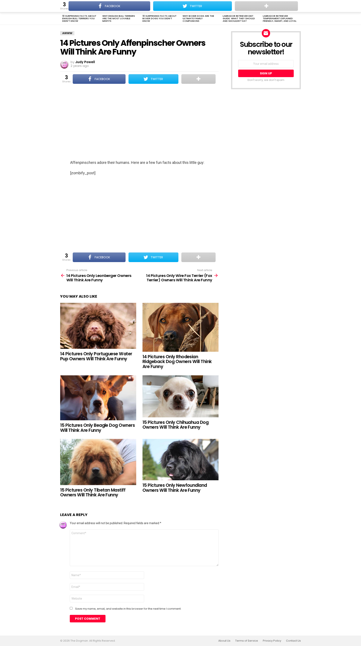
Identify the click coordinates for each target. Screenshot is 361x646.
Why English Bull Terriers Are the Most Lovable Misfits (118, 18)
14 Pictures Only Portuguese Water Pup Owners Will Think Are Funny (96, 356)
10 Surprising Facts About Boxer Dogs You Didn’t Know (159, 18)
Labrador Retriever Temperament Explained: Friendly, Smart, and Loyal (279, 18)
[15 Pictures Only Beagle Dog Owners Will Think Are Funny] (98, 397)
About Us (224, 640)
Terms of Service (246, 640)
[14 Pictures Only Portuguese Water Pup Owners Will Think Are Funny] (98, 326)
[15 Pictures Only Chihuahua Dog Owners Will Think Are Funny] (180, 396)
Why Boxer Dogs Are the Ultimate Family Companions (198, 18)
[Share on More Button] (198, 79)
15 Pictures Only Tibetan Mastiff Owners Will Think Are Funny (92, 492)
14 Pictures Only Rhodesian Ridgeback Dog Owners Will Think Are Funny (177, 362)
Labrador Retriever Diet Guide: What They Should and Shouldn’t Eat (239, 18)
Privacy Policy (272, 640)
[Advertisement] (139, 122)
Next (299, 19)
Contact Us (293, 640)
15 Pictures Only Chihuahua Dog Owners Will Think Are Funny (175, 424)
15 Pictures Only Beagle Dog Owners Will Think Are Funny (97, 427)
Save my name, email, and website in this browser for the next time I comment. (128, 608)
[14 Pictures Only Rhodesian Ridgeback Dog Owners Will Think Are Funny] (180, 327)
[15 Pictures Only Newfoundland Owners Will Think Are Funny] (180, 459)
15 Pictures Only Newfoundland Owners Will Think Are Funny (174, 487)
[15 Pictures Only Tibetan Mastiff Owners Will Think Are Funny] (98, 462)
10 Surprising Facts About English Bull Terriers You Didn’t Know (79, 18)
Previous (62, 19)
